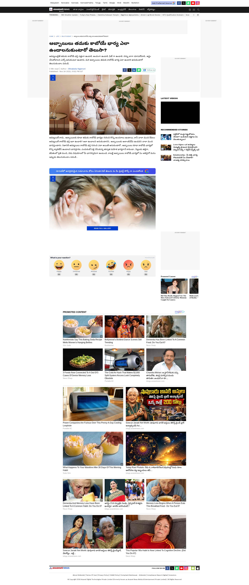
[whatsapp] (188, 3)
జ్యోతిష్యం (151, 9)
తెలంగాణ (132, 9)
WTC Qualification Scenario (173, 15)
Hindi (119, 3)
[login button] (190, 9)
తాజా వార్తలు (78, 9)
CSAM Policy (114, 575)
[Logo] (60, 10)
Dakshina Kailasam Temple (108, 15)
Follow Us (151, 70)
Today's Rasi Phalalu (88, 15)
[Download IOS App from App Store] (198, 568)
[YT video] (193, 3)
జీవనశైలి (111, 9)
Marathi (126, 3)
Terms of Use (91, 575)
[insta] (198, 3)
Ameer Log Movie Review (150, 15)
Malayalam (54, 3)
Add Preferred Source (162, 3)
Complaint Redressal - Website (133, 575)
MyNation (135, 3)
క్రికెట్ (104, 9)
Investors (172, 575)
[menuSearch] (198, 10)
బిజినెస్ (142, 9)
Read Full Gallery (102, 228)
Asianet (59, 567)
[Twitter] (184, 3)
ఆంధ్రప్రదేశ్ (122, 9)
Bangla (112, 3)
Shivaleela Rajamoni (76, 69)
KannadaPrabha (86, 3)
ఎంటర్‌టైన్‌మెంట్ (92, 9)
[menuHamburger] (194, 9)
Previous (194, 14)
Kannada (74, 3)
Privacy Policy (103, 575)
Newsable (65, 3)
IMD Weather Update (69, 15)
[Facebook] (179, 3)
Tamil (105, 3)
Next (198, 14)
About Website (79, 575)
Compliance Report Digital (157, 575)
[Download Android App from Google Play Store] (193, 568)
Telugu (98, 3)
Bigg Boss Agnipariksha (130, 15)
